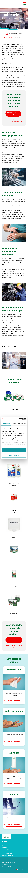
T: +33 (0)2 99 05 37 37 (8, 853)
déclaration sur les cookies (8, 862)
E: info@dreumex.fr (7, 855)
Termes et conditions (7, 860)
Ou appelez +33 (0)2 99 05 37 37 (14, 646)
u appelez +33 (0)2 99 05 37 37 (14, 121)
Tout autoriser (14, 450)
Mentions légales (6, 866)
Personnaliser (13, 455)
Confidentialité (6, 864)
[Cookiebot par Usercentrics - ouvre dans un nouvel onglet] (19, 419)
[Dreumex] (6, 4)
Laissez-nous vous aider (13, 640)
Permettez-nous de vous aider (12, 113)
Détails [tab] (14, 423)
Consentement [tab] (6, 423)
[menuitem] (5, 37)
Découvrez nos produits (13, 700)
